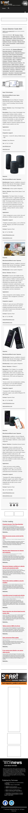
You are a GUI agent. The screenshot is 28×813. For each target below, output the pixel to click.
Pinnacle (10, 61)
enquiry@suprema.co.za (8, 235)
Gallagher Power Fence (17, 40)
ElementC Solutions (19, 52)
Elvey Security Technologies (15, 54)
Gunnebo (14, 41)
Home (4, 8)
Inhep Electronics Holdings (19, 57)
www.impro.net (6, 149)
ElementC (8, 40)
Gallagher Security (7, 41)
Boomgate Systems (15, 36)
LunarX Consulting (7, 59)
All (11, 49)
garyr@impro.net (7, 146)
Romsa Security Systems (16, 62)
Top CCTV (12, 71)
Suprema (7, 45)
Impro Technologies (10, 43)
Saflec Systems (15, 64)
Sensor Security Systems (8, 67)
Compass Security (17, 51)
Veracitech (11, 72)
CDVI (22, 36)
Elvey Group (5, 54)
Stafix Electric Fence (20, 67)
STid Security (6, 69)
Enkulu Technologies (7, 56)
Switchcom (18, 69)
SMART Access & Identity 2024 (8, 31)
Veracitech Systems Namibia (15, 74)
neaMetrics (19, 59)
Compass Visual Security (8, 52)
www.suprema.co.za (7, 237)
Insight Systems (20, 43)
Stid (3, 45)
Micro (14, 59)
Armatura (17, 35)
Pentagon (5, 61)
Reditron (15, 61)
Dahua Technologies (7, 38)
